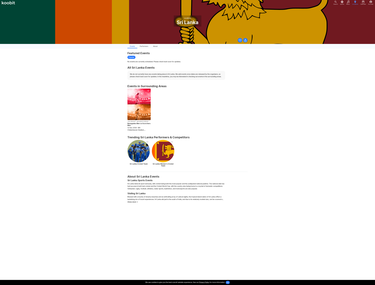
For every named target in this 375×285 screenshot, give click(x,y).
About (155, 46)
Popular (131, 57)
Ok (228, 282)
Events (132, 46)
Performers (144, 46)
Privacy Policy (204, 282)
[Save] (240, 40)
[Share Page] (245, 40)
